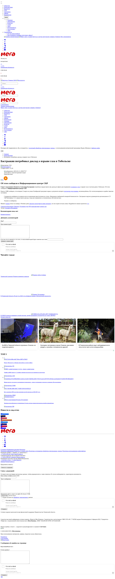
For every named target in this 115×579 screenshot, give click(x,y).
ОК (2, 151)
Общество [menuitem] (7, 5)
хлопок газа (43, 206)
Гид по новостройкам (13, 33)
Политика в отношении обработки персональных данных (45, 451)
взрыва (8, 203)
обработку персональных (21, 497)
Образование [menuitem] (11, 21)
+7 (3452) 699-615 (16, 460)
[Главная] (20, 55)
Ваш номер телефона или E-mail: (10, 475)
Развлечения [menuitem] (7, 15)
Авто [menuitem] (8, 26)
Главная (6, 154)
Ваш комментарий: (6, 224)
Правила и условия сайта (21, 451)
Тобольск (16, 206)
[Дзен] (5, 42)
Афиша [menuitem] (6, 13)
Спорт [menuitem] (9, 24)
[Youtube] (5, 50)
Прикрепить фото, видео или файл (15, 494)
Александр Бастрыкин (7, 206)
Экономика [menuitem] (7, 12)
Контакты (22, 449)
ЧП (30, 206)
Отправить (4, 509)
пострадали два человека (71, 191)
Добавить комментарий (7, 241)
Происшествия (8, 155)
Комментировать (5, 214)
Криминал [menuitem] (7, 9)
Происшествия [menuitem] (8, 7)
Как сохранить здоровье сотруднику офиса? (20, 35)
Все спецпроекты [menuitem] (66, 36)
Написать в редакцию (6, 467)
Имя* (2, 221)
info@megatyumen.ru (17, 454)
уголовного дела (75, 187)
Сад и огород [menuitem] (11, 29)
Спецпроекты (5, 104)
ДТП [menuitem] (5, 10)
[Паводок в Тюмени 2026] (8, 80)
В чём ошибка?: (5, 550)
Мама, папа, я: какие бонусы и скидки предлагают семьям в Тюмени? (21, 107)
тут (88, 203)
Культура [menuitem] (10, 23)
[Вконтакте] (5, 40)
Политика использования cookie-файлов (74, 451)
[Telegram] (5, 46)
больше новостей (6, 317)
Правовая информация (7, 451)
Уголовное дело (24, 206)
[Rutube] (5, 48)
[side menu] (1, 3)
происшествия (35, 206)
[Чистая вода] (20, 80)
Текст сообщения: (6, 479)
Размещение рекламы (13, 449)
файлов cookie (96, 148)
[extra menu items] (6, 17)
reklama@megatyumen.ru (7, 461)
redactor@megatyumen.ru (18, 457)
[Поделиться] (2, 577)
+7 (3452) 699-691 (6, 454)
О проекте (4, 449)
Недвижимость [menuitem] (11, 27)
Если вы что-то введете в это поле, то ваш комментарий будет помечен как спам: (24, 239)
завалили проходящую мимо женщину (40, 203)
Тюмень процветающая (7, 106)
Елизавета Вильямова (11, 208)
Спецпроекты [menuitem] (8, 32)
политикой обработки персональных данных (42, 148)
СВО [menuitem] (8, 30)
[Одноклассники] (5, 44)
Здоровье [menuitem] (10, 20)
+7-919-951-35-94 (6, 460)
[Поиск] (1, 82)
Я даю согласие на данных (17, 497)
